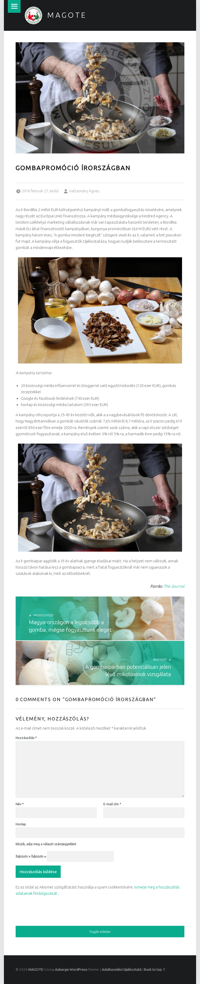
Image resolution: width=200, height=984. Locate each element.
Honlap (21, 824)
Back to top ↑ (154, 969)
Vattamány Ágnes (84, 191)
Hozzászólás (26, 738)
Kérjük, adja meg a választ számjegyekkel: (46, 844)
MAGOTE (67, 15)
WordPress (79, 969)
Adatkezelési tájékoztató (122, 969)
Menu (14, 6)
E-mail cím (112, 804)
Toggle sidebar (100, 931)
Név (20, 804)
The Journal (174, 586)
